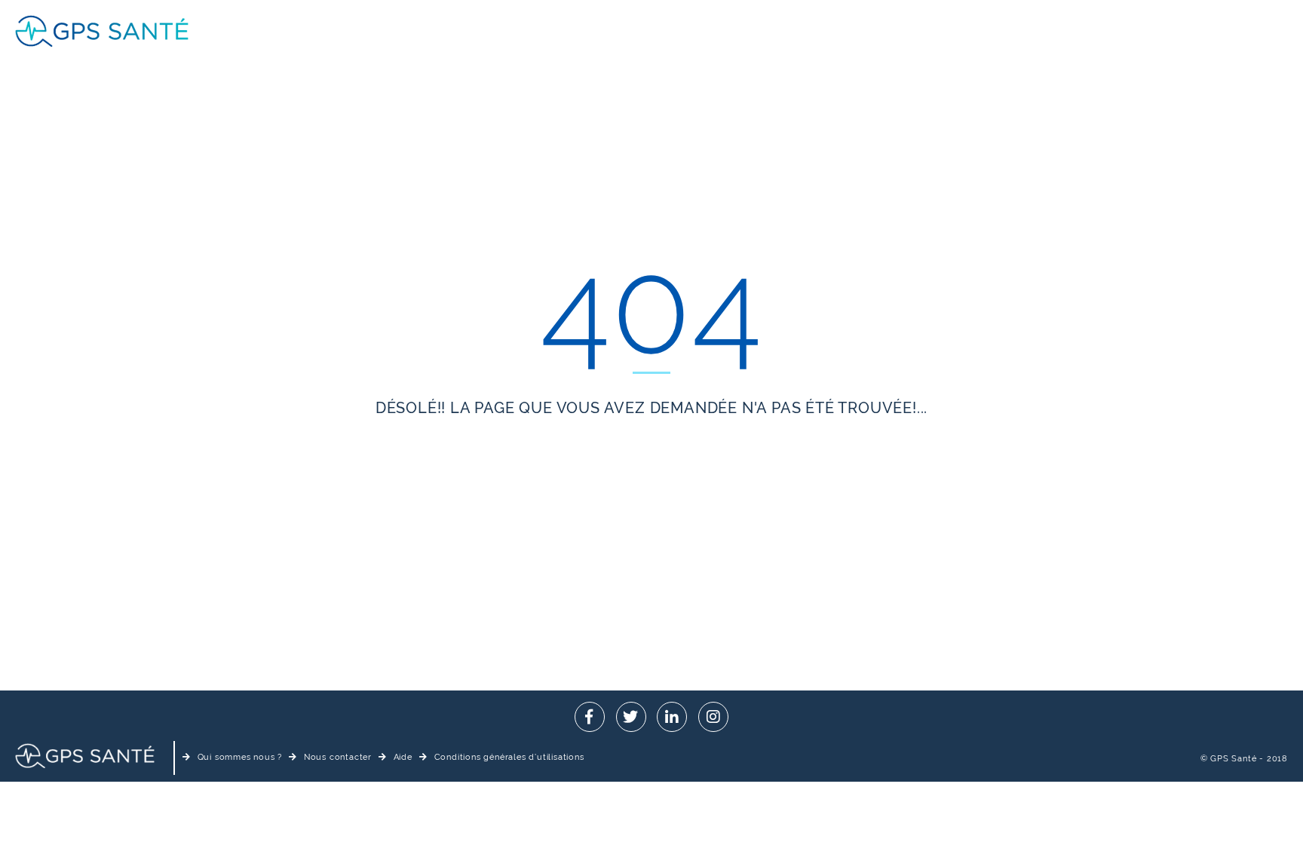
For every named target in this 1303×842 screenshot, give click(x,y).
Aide (403, 757)
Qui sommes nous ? (240, 757)
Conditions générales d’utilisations (509, 757)
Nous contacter (338, 757)
